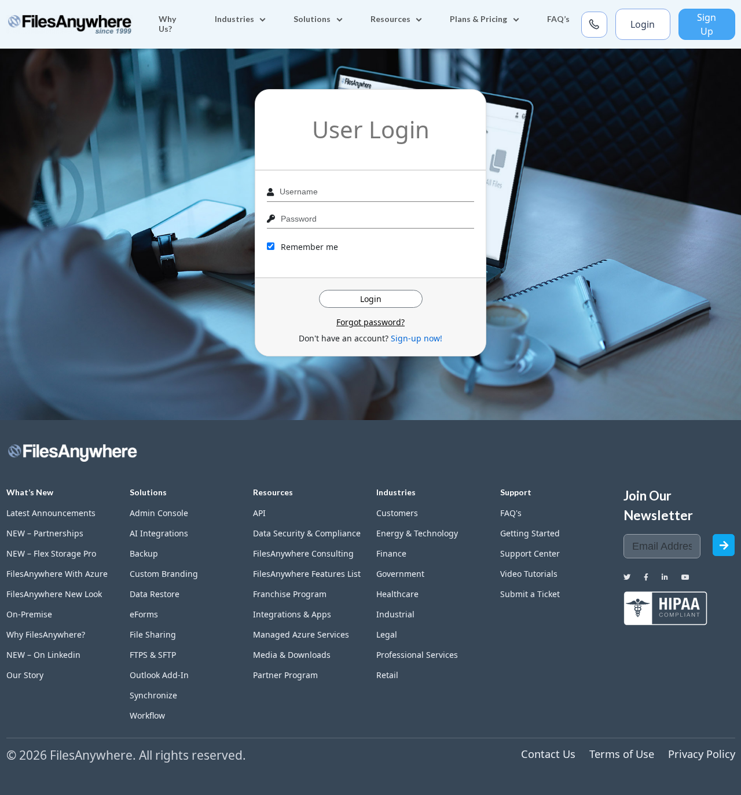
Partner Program (285, 674)
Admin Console (159, 512)
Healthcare (397, 593)
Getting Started (530, 533)
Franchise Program (290, 593)
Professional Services (417, 654)
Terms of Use (621, 754)
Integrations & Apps (292, 614)
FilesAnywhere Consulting (303, 553)
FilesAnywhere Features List (307, 573)
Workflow (147, 715)
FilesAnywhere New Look (54, 593)
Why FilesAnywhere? (45, 634)
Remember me (308, 246)
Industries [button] (234, 19)
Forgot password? (370, 321)
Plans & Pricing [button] (478, 19)
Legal (386, 634)
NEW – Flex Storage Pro (51, 553)
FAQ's (511, 512)
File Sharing (153, 634)
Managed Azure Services (301, 634)
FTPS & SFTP (153, 654)
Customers (397, 512)
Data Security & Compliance (307, 533)
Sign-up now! (416, 338)
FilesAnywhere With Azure (57, 573)
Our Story (24, 674)
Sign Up (706, 24)
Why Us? (167, 24)
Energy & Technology (417, 533)
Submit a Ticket (530, 593)
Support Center (530, 553)
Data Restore (154, 593)
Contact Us (548, 754)
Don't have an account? (370, 338)
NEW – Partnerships (44, 533)
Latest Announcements (51, 512)
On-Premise (29, 614)
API (259, 512)
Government (400, 573)
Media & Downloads (292, 654)
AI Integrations (159, 533)
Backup (144, 553)
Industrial (395, 614)
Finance (391, 553)
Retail (387, 674)
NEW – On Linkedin (43, 654)
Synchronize (153, 695)
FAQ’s (558, 19)
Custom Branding (164, 573)
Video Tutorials (528, 573)
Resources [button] (390, 19)
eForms (144, 614)
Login (642, 24)
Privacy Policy (701, 754)
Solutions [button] (312, 19)
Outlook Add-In (159, 674)
